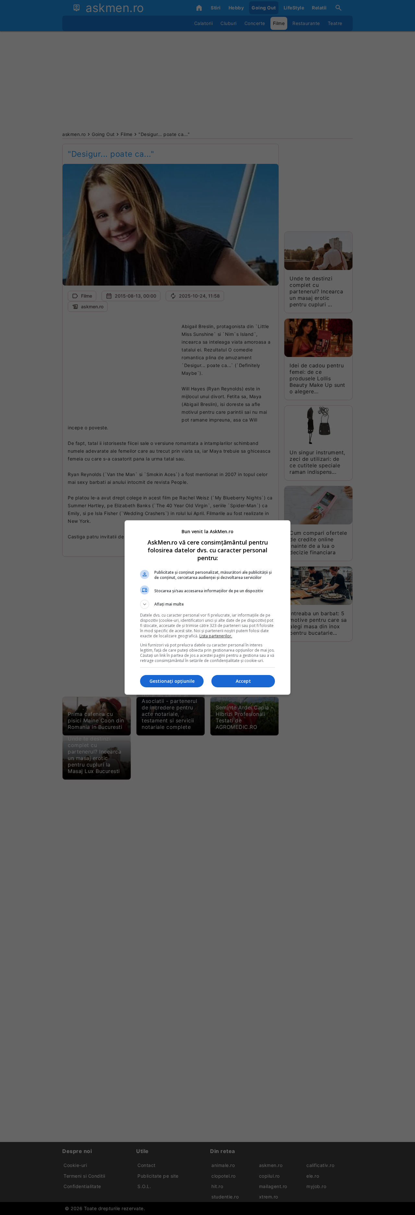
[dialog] (207, 607)
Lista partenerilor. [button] (215, 636)
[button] (207, 604)
